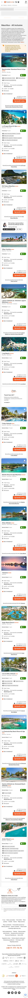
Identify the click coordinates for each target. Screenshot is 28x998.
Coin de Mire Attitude (18, 711)
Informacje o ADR (20, 940)
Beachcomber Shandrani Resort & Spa (14, 107)
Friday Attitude (14, 455)
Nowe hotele (24, 926)
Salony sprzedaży (10, 920)
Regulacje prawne (14, 941)
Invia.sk (9, 988)
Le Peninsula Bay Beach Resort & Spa (17, 764)
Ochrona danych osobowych (18, 938)
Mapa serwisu (21, 921)
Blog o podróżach (7, 924)
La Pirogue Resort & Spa (18, 166)
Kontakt (10, 921)
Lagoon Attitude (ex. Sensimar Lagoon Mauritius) (15, 333)
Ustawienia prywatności (9, 940)
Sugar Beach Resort (17, 654)
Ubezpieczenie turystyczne (17, 933)
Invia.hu (13, 988)
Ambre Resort (14, 879)
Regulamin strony (6, 938)
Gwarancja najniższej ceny (14, 928)
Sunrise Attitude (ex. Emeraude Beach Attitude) (15, 819)
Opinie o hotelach (15, 926)
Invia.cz (5, 988)
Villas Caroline (14, 281)
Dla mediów (19, 920)
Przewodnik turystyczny (18, 924)
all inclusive (18, 39)
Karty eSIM (20, 935)
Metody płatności (5, 926)
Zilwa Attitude (23, 553)
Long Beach (23, 384)
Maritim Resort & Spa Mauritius (17, 503)
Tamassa (23, 603)
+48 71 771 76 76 (14, 948)
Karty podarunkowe (7, 931)
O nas (3, 920)
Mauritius (10, 5)
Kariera (15, 921)
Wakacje (5, 5)
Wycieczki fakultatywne (11, 935)
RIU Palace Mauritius (17, 217)
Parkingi (15, 931)
